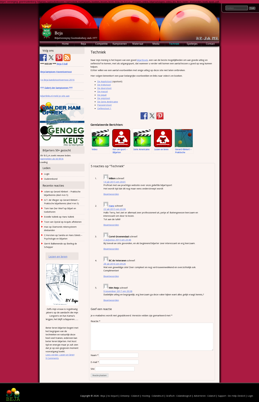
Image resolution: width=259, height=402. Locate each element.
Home (65, 43)
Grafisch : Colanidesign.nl (178, 395)
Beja (59, 33)
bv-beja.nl (113, 395)
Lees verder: (60, 354)
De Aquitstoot (104, 81)
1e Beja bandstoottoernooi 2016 (57, 79)
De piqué (102, 94)
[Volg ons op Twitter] (51, 57)
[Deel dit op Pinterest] (160, 115)
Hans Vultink (68, 216)
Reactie (95, 321)
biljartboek (142, 59)
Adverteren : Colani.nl (204, 395)
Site (93, 368)
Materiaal (137, 43)
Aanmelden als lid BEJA (51, 158)
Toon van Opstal (52, 221)
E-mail (95, 361)
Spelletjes (192, 43)
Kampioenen (120, 43)
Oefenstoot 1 (104, 108)
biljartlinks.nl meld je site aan (55, 95)
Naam (94, 355)
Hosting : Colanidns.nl (153, 395)
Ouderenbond (50, 178)
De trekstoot (104, 84)
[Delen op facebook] (144, 115)
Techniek (174, 43)
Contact (210, 43)
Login (46, 173)
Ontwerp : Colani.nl (129, 395)
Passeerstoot (104, 104)
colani (47, 191)
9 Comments (52, 358)
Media (155, 43)
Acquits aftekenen (73, 221)
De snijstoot (103, 98)
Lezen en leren (58, 256)
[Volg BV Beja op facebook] (43, 57)
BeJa (83, 43)
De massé (102, 91)
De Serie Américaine (107, 101)
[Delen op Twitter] (152, 115)
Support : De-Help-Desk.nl (231, 395)
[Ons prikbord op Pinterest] (59, 57)
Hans (111, 205)
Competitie (101, 43)
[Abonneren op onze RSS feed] (67, 57)
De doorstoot (104, 88)
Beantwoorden (111, 194)
